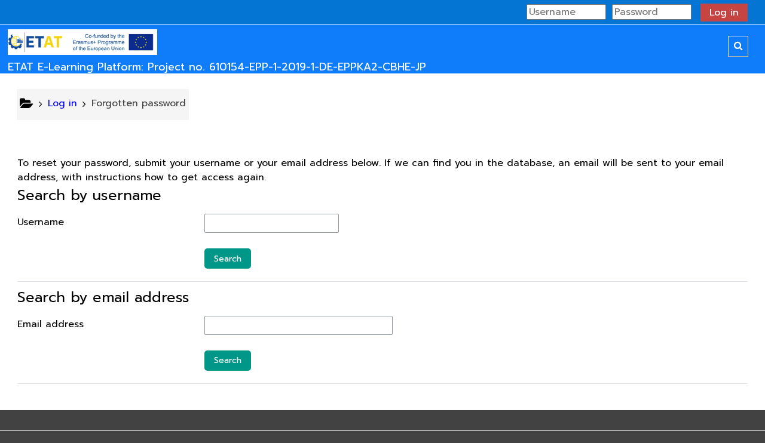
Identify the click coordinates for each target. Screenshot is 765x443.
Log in (724, 12)
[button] (738, 46)
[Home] (82, 42)
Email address (50, 324)
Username (40, 222)
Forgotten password (138, 103)
